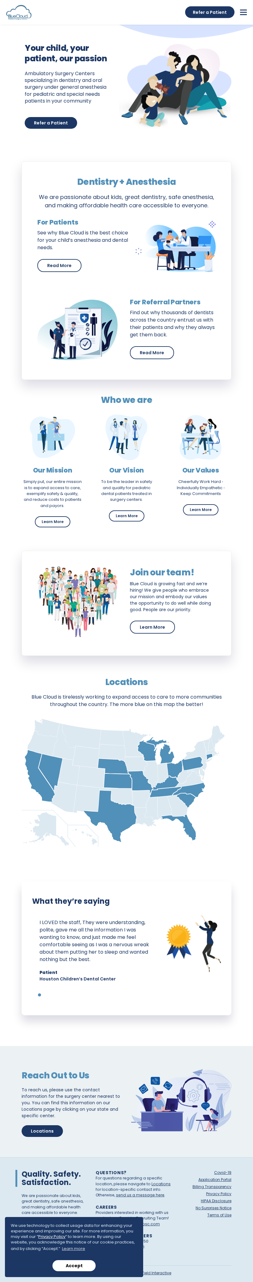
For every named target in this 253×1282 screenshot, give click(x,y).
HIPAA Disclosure (216, 1200)
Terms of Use (219, 1215)
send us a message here (140, 1195)
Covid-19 (222, 1172)
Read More (64, 265)
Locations (42, 1131)
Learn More (56, 521)
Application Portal (214, 1179)
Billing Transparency (212, 1186)
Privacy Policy (51, 1236)
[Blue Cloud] (18, 12)
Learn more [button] (73, 1249)
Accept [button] (74, 1266)
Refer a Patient (51, 123)
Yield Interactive (156, 1273)
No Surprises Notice (213, 1208)
